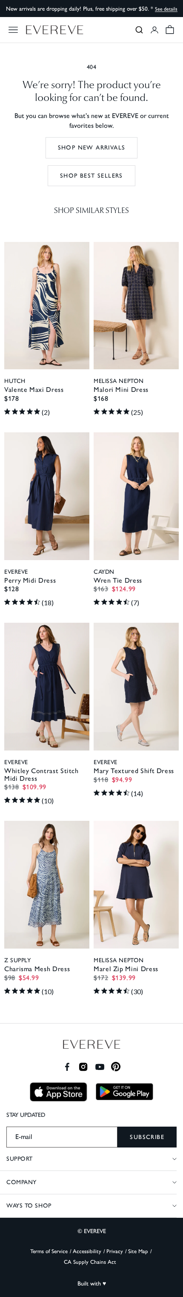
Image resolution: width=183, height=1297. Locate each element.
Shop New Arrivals (92, 147)
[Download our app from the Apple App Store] (58, 1091)
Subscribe (147, 1137)
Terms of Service (49, 1251)
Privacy (114, 1251)
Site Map (138, 1251)
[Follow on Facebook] (67, 1067)
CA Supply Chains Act (90, 1262)
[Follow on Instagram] (83, 1067)
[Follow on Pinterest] (116, 1067)
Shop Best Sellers (91, 175)
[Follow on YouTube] (100, 1067)
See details (166, 9)
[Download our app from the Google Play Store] (124, 1091)
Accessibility (87, 1251)
